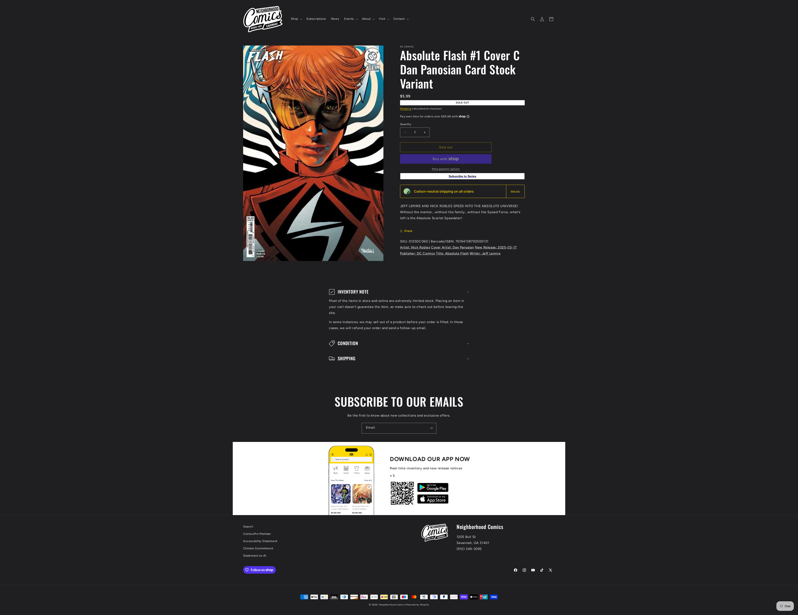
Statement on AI (254, 555)
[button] (296, 19)
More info (515, 191)
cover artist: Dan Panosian (452, 247)
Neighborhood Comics (392, 604)
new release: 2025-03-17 (496, 247)
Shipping (405, 108)
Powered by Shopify (417, 604)
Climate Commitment (258, 548)
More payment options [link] (446, 168)
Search (248, 526)
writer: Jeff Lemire (485, 253)
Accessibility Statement (260, 541)
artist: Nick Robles (415, 247)
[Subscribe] (431, 428)
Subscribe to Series (462, 176)
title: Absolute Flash (452, 253)
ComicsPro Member (257, 534)
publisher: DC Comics (417, 253)
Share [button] (408, 231)
